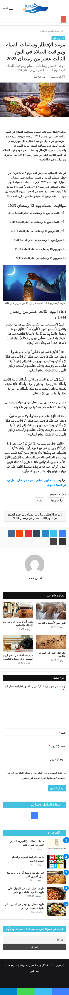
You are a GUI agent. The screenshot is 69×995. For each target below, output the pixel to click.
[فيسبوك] (62, 533)
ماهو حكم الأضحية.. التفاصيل (51, 623)
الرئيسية (59, 31)
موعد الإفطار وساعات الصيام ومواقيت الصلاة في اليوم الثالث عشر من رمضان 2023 (34, 516)
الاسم (62, 732)
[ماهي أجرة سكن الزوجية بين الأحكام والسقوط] (18, 610)
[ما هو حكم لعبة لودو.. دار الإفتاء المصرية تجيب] (56, 861)
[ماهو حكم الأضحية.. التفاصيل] (51, 610)
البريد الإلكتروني (57, 746)
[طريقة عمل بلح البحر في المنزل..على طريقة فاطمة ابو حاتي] (56, 909)
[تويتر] (53, 533)
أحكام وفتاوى (46, 31)
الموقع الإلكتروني (58, 759)
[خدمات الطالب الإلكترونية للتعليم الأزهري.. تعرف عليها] (56, 846)
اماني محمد (56, 77)
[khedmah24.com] (35, 8)
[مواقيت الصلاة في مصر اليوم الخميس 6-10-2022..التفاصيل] (18, 643)
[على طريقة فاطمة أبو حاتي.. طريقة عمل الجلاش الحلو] (56, 877)
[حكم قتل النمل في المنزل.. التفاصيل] (51, 642)
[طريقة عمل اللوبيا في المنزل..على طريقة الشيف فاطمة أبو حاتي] (56, 893)
